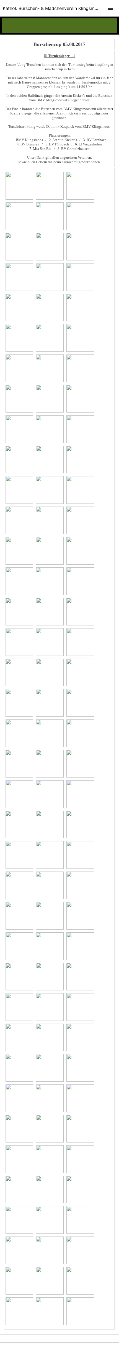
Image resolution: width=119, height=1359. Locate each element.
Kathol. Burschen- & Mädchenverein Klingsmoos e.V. (57, 8)
